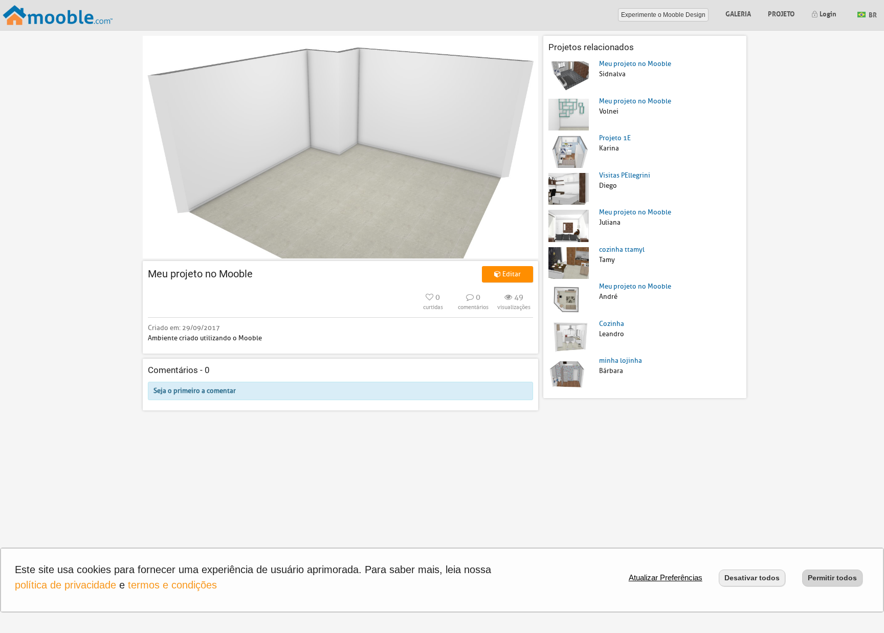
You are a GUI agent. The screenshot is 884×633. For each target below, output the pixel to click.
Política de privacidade (65, 585)
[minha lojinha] (568, 373)
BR (872, 14)
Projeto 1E (615, 138)
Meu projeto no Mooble (635, 63)
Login (827, 13)
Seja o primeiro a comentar (194, 390)
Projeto (781, 13)
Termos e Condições (172, 585)
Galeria (738, 13)
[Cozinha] (568, 336)
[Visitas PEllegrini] (568, 188)
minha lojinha (620, 360)
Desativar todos (752, 578)
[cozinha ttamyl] (568, 262)
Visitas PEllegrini (624, 175)
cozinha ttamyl (622, 249)
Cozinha (611, 323)
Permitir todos (832, 578)
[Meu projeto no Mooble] (568, 77)
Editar (511, 274)
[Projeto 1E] (568, 151)
